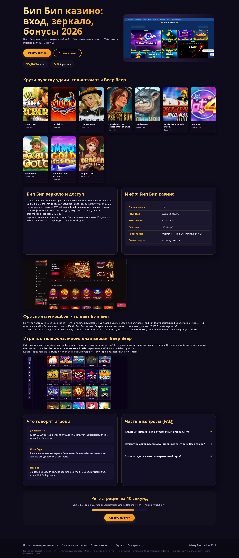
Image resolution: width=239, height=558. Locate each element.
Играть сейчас (37, 52)
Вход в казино (67, 53)
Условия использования (74, 545)
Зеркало (120, 545)
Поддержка (134, 545)
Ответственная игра (102, 545)
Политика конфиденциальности (40, 545)
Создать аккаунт (119, 517)
